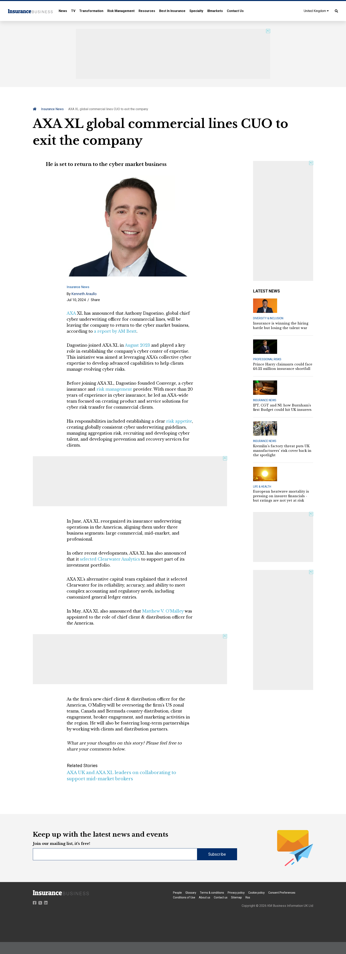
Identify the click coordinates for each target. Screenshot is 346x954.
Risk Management (121, 11)
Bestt (131, 331)
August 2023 (137, 345)
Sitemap (236, 897)
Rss (247, 897)
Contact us (220, 897)
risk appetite (179, 421)
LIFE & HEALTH (262, 486)
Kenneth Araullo (84, 294)
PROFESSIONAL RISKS (267, 359)
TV (73, 11)
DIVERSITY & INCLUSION (268, 318)
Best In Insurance (172, 11)
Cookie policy (256, 892)
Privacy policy (236, 892)
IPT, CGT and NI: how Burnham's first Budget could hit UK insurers (282, 407)
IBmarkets (215, 11)
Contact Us (235, 11)
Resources (147, 11)
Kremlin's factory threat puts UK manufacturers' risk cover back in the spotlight (282, 450)
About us (204, 897)
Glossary (190, 892)
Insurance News (52, 109)
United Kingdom (315, 11)
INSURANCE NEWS (264, 400)
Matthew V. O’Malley (163, 611)
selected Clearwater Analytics (110, 559)
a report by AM (110, 331)
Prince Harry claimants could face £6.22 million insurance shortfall (282, 366)
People (177, 892)
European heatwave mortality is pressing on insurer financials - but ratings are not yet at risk (281, 495)
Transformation (91, 11)
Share (95, 300)
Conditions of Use (184, 897)
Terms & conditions (212, 892)
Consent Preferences (281, 892)
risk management (114, 389)
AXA (71, 313)
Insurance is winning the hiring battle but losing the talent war (280, 325)
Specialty (196, 11)
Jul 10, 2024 (76, 300)
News (63, 11)
